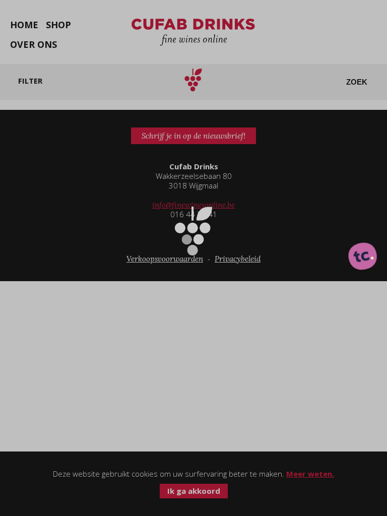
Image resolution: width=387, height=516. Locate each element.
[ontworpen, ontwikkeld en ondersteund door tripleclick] (362, 257)
